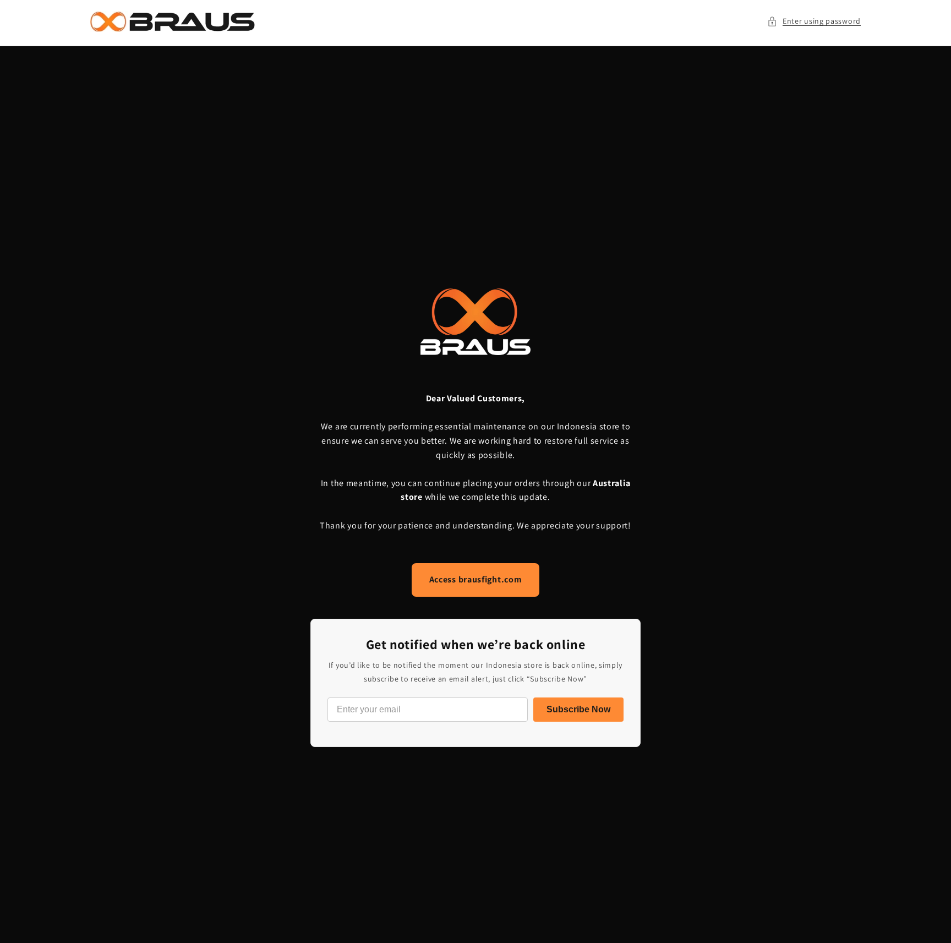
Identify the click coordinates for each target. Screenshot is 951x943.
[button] (814, 21)
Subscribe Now (578, 709)
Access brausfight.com (475, 579)
